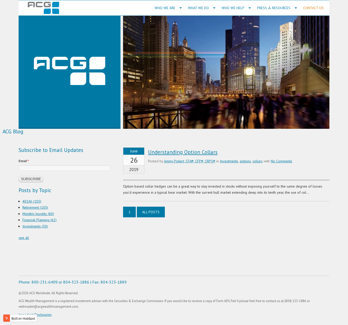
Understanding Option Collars (183, 152)
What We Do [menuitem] (198, 8)
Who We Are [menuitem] (165, 8)
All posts (150, 212)
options (245, 161)
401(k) (31, 201)
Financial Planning (39, 220)
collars (257, 161)
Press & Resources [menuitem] (273, 8)
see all (24, 237)
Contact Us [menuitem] (313, 8)
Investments (229, 161)
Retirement (35, 207)
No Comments (281, 161)
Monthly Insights (38, 213)
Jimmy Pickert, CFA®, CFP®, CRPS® (189, 161)
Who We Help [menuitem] (233, 8)
